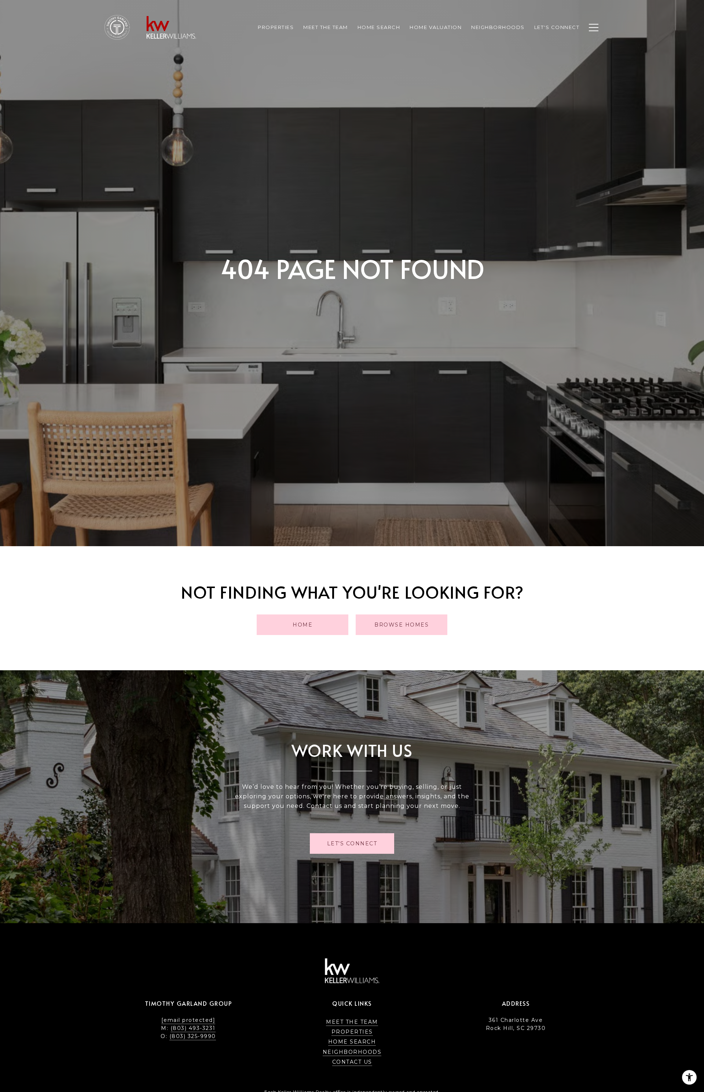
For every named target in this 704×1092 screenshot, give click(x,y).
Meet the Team (352, 1022)
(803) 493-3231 (193, 1028)
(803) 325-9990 (192, 1036)
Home (302, 624)
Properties (276, 27)
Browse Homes (401, 624)
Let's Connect (557, 27)
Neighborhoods (352, 1052)
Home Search (352, 1041)
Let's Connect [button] (352, 843)
